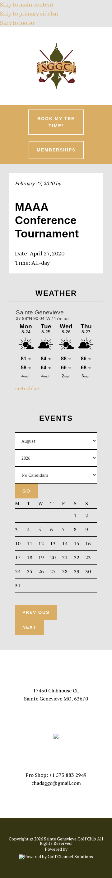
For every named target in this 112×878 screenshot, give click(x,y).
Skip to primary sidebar (29, 13)
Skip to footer (17, 22)
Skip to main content (27, 4)
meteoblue (27, 388)
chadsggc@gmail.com (56, 783)
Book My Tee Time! (56, 122)
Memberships (56, 149)
